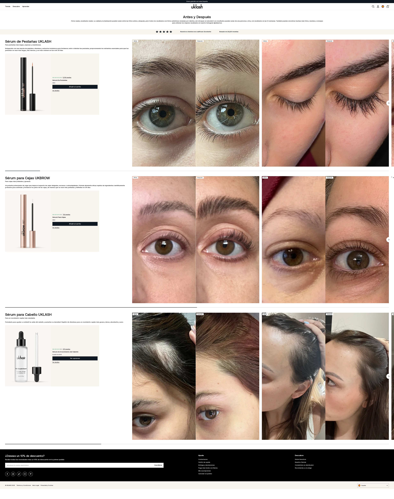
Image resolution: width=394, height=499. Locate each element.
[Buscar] (373, 6)
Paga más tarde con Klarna (208, 468)
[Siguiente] (388, 103)
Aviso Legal (35, 485)
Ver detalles (55, 90)
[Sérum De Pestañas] (28, 84)
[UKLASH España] (197, 6)
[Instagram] (13, 474)
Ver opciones (75, 358)
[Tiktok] (19, 474)
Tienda (7, 6)
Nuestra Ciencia (300, 462)
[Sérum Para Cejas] (28, 221)
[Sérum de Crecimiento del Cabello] (28, 355)
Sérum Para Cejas (59, 217)
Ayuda (201, 455)
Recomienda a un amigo (303, 468)
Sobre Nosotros (300, 459)
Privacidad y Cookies (47, 485)
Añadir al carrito (75, 87)
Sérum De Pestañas (59, 80)
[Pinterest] (31, 474)
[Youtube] (25, 474)
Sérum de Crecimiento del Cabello (65, 352)
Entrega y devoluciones (206, 465)
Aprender (25, 6)
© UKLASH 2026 (10, 485)
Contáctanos (203, 459)
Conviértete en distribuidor (304, 465)
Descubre (16, 6)
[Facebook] (7, 474)
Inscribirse (158, 465)
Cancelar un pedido (205, 473)
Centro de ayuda (204, 462)
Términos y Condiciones (23, 485)
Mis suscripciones (204, 471)
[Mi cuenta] (378, 6)
